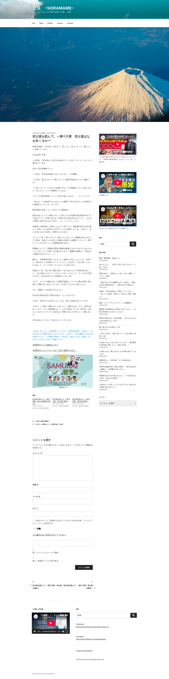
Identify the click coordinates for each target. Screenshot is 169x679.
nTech (38, 424)
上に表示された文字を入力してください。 (50, 535)
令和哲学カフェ (45, 424)
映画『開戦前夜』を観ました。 (110, 258)
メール (36, 497)
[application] (51, 623)
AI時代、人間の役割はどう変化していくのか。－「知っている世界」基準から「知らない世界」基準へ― (117, 293)
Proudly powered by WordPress (43, 674)
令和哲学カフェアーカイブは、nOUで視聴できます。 (55, 350)
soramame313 (51, 133)
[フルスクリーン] (67, 631)
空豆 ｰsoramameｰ (53, 8)
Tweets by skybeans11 (84, 650)
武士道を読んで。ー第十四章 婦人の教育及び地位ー (41, 401)
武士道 (61, 424)
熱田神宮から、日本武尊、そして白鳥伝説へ (115, 360)
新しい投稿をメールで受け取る (45, 561)
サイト (35, 508)
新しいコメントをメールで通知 (45, 553)
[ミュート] (63, 631)
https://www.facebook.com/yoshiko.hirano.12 (92, 627)
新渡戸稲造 (55, 424)
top (33, 23)
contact (70, 23)
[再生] (35, 631)
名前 (36, 485)
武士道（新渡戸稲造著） (43, 421)
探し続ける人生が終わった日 (109, 327)
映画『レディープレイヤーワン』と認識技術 (115, 303)
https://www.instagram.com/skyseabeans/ (91, 639)
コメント (37, 453)
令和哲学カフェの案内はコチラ (45, 345)
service (60, 23)
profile (50, 23)
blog (41, 23)
